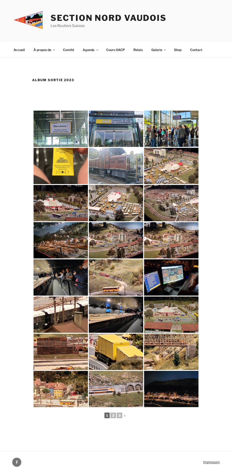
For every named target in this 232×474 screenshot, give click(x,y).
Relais (138, 50)
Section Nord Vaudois (109, 18)
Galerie (156, 50)
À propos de (42, 50)
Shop (177, 50)
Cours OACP (115, 50)
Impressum (211, 462)
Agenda (88, 50)
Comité (68, 50)
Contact (196, 50)
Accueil (19, 50)
